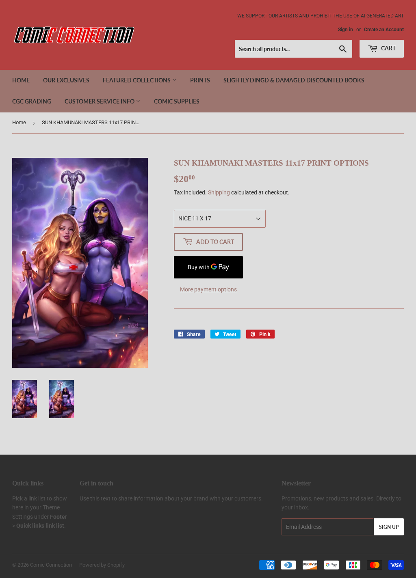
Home (21, 80)
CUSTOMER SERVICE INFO (100, 101)
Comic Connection (51, 565)
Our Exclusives (66, 80)
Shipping (219, 192)
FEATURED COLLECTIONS (137, 80)
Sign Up (389, 527)
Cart (388, 48)
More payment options (208, 289)
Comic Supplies (176, 101)
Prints (200, 80)
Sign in (345, 29)
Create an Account (384, 29)
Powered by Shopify (102, 565)
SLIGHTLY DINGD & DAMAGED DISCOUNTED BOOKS (293, 80)
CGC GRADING (31, 101)
